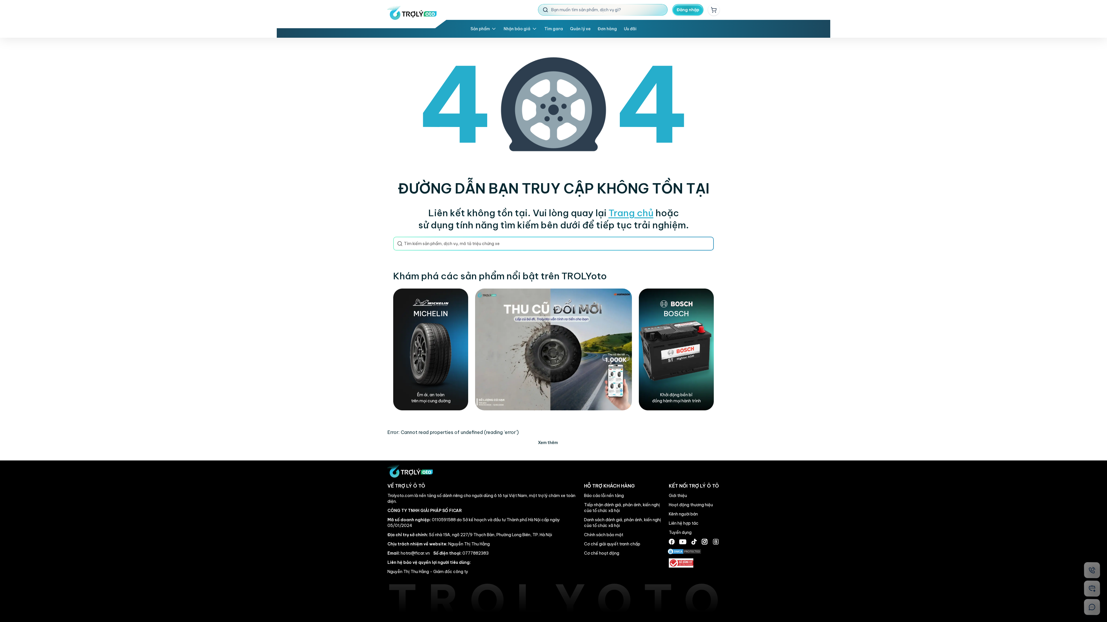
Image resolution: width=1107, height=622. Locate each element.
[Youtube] (682, 541)
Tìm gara (553, 28)
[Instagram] (704, 542)
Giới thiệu (678, 495)
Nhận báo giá (517, 28)
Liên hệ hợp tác (684, 523)
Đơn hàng (607, 28)
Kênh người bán (683, 514)
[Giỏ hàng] (714, 10)
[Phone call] (1092, 570)
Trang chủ (631, 213)
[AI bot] (1092, 589)
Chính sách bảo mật (603, 534)
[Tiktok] (694, 542)
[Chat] (1092, 607)
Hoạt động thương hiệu (691, 504)
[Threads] (716, 542)
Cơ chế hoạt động (601, 553)
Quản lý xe (580, 28)
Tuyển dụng (680, 532)
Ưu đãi (630, 28)
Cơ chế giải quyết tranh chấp (612, 544)
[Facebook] (672, 542)
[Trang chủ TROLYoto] (412, 13)
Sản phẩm (480, 28)
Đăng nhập (688, 9)
